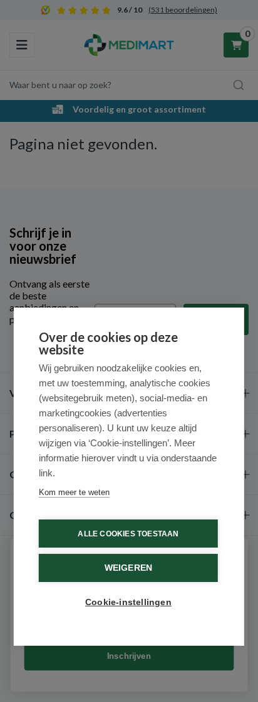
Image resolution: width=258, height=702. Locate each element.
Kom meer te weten (74, 492)
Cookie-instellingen (128, 602)
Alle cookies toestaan (128, 533)
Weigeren (129, 568)
